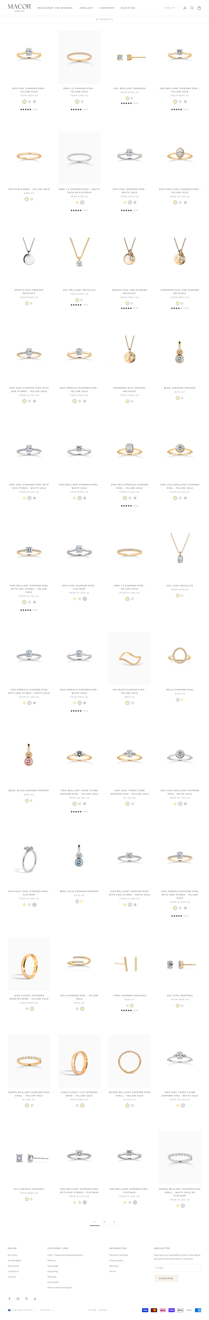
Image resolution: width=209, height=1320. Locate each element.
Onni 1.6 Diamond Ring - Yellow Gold (79, 90)
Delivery (52, 1260)
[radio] (24, 102)
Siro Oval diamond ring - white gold (130, 191)
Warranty (114, 1266)
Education (128, 8)
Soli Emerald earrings (29, 1189)
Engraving (53, 1271)
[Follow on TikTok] (35, 1298)
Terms (112, 1271)
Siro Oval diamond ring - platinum (79, 587)
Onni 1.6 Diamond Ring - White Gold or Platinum (79, 191)
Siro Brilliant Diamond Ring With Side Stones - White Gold (130, 893)
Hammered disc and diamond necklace (180, 291)
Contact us (13, 1271)
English (170, 8)
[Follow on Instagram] (18, 1298)
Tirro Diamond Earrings (129, 995)
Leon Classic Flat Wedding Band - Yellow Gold (79, 1094)
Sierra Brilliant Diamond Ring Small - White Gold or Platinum (180, 1192)
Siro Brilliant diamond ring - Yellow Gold (180, 90)
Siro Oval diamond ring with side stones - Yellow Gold (29, 389)
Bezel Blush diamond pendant (29, 790)
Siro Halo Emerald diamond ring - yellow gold (130, 486)
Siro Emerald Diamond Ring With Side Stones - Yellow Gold (180, 894)
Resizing (52, 1276)
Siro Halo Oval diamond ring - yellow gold (180, 191)
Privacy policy (116, 1260)
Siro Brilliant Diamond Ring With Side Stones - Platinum (79, 1190)
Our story (12, 1255)
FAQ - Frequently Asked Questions (65, 1255)
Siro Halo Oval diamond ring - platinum (29, 893)
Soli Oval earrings (180, 995)
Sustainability (14, 1260)
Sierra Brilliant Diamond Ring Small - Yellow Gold (29, 1094)
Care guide (53, 1282)
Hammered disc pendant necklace (129, 389)
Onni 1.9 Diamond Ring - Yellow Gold (130, 587)
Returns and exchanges (60, 1287)
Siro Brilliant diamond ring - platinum (129, 1190)
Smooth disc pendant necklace (29, 291)
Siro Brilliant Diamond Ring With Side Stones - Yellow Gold (29, 589)
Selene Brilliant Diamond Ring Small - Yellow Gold (130, 1094)
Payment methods (118, 1255)
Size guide (53, 1266)
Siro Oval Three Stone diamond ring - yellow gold (129, 792)
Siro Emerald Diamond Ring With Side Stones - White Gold (29, 691)
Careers (12, 1276)
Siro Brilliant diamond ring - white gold (79, 486)
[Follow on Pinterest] (26, 1298)
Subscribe (166, 1278)
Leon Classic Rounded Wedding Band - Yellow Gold (29, 997)
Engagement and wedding (55, 8)
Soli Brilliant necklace (79, 290)
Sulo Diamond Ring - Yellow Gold (79, 997)
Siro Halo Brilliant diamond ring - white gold (180, 792)
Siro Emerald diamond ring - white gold (79, 691)
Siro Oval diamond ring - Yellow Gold (29, 90)
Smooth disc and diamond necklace (129, 291)
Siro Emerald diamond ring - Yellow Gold (79, 389)
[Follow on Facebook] (9, 1298)
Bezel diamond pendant (180, 388)
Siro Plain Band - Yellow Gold (29, 189)
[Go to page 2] (114, 1222)
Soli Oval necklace (180, 586)
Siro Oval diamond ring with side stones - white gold (29, 486)
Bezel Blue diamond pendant (79, 891)
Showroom (107, 8)
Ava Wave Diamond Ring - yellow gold (130, 691)
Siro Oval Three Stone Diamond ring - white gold (180, 1094)
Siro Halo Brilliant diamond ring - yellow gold (180, 486)
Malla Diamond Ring (180, 690)
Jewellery (86, 8)
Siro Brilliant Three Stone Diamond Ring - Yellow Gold (79, 792)
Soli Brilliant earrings (130, 88)
